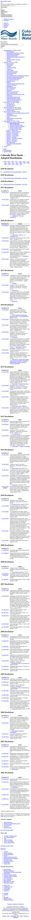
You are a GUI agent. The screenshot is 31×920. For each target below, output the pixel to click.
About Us (6, 23)
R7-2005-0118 (5, 679)
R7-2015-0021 (5, 285)
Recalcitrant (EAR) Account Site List (20, 663)
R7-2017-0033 (5, 205)
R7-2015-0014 (5, 292)
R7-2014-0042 (5, 325)
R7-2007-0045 (5, 590)
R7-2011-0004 (5, 486)
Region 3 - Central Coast (12, 133)
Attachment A (15, 290)
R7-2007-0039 (5, 615)
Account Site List (18, 388)
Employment (7, 873)
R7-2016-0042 (5, 225)
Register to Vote (8, 827)
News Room (7, 102)
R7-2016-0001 (5, 259)
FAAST (5, 855)
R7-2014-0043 (5, 332)
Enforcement (10, 74)
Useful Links (7, 863)
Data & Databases (8, 853)
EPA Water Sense (8, 822)
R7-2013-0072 (5, 407)
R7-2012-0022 (5, 424)
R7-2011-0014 (5, 475)
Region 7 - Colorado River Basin (14, 138)
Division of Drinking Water (16, 125)
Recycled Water (10, 89)
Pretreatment (10, 86)
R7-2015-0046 (5, 275)
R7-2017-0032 (5, 199)
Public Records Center (9, 881)
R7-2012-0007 (5, 421)
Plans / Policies (7, 880)
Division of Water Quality (16, 127)
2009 (20, 163)
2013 (5, 163)
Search (5, 146)
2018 (12, 161)
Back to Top (6, 885)
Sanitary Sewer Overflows (13, 91)
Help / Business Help (9, 842)
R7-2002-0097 (5, 804)
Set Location (4, 7)
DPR (18, 916)
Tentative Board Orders (12, 55)
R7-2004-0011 (5, 733)
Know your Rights (8, 841)
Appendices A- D (14, 236)
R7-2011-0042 (5, 454)
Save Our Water (8, 825)
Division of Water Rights (15, 129)
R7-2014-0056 (5, 350)
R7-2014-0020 (5, 309)
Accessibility (7, 889)
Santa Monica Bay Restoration (14, 143)
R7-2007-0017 (5, 612)
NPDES (9, 82)
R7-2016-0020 (5, 252)
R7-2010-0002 (5, 540)
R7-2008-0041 (5, 568)
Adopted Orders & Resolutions (14, 109)
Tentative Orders (11, 110)
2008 (24, 163)
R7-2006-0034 (5, 660)
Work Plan (25, 360)
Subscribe (6, 25)
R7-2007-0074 (5, 596)
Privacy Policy (7, 888)
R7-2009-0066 (5, 550)
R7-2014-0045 (5, 339)
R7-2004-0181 (5, 717)
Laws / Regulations (8, 878)
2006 (5, 164)
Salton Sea (9, 90)
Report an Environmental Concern (12, 823)
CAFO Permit (10, 70)
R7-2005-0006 (5, 700)
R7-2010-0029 (5, 500)
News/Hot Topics (11, 105)
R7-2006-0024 (5, 669)
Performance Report (8, 861)
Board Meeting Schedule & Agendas (15, 53)
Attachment (25, 256)
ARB (8, 916)
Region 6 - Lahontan (11, 137)
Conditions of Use (8, 886)
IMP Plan (24, 406)
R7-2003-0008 (5, 766)
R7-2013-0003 (5, 371)
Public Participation (11, 87)
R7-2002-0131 (5, 798)
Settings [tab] (5, 27)
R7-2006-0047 (5, 655)
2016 (20, 161)
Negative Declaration (15, 363)
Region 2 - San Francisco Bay (14, 131)
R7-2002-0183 (5, 789)
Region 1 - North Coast (12, 130)
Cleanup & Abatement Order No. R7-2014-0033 (19, 360)
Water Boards (7, 121)
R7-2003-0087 (5, 746)
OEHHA (26, 916)
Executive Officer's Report (10, 874)
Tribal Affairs (7, 862)
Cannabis (9, 66)
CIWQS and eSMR (11, 67)
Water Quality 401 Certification (14, 99)
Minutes (8, 58)
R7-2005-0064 (5, 690)
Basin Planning (10, 63)
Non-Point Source (11, 81)
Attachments (13, 217)
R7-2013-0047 (5, 385)
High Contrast (4, 11)
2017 (16, 161)
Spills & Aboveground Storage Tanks (15, 94)
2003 (17, 164)
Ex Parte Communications (10, 836)
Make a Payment (8, 840)
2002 (21, 164)
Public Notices (7, 111)
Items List (21, 215)
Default (2, 10)
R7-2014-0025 (5, 319)
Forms (8, 117)
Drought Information (11, 73)
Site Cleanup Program (12, 93)
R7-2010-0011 (5, 530)
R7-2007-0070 (5, 609)
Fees (5, 838)
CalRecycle (13, 916)
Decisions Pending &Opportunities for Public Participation (12, 871)
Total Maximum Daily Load (13, 97)
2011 (13, 163)
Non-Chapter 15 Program (13, 79)
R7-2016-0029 (5, 249)
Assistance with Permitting (13, 101)
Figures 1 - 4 (22, 234)
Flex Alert (6, 826)
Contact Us (6, 24)
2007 (28, 163)
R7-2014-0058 (5, 352)
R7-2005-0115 (5, 682)
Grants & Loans (7, 877)
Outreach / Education (12, 85)
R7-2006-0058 (5, 649)
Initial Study (15, 234)
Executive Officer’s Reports (13, 59)
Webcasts (9, 61)
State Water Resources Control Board (15, 122)
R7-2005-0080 (5, 685)
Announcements (10, 103)
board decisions (8, 150)
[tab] (1, 2)
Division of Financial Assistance (17, 126)
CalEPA (9, 145)
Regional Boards (24, 909)
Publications (9, 119)
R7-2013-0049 (5, 391)
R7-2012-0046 (5, 435)
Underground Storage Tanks (13, 98)
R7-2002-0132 (5, 794)
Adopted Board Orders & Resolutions (16, 57)
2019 (8, 161)
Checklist (21, 731)
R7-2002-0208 (5, 779)
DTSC (21, 916)
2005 (9, 164)
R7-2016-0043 (5, 237)
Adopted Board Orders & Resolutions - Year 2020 (15, 171)
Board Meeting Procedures (13, 54)
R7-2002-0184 (5, 782)
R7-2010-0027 (5, 511)
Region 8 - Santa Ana (12, 139)
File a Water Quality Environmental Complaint (18, 75)
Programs (6, 62)
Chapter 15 (9, 69)
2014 (28, 161)
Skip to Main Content (6, 1)
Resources (3, 848)
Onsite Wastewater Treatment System (15, 83)
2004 (13, 164)
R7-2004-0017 (5, 723)
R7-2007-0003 (5, 627)
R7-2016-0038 (5, 240)
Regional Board (8, 50)
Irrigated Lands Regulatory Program (15, 77)
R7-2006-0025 (5, 666)
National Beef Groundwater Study (18, 362)
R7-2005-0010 (5, 695)
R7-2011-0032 (5, 464)
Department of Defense (12, 71)
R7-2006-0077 (5, 636)
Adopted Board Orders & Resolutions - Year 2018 (15, 184)
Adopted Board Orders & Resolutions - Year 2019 (15, 178)
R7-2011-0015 (5, 470)
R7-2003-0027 (5, 760)
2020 (5, 161)
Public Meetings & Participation (14, 118)
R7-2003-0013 (5, 763)
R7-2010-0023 (5, 518)
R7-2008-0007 (5, 579)
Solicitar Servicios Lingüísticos (11, 858)
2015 (24, 161)
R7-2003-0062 (5, 753)
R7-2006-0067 (5, 646)
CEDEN (6, 851)
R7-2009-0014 (5, 553)
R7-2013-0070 (5, 396)
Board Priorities (7, 869)
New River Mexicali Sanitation (14, 78)
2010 (17, 163)
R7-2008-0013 (5, 573)
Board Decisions (8, 107)
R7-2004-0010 (5, 736)
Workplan (14, 283)
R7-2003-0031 (5, 756)
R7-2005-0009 (5, 698)
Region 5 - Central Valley (13, 135)
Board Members (10, 51)
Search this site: (4, 43)
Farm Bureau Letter (16, 406)
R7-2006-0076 (5, 641)
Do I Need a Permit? (9, 837)
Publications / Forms (8, 882)
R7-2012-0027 (5, 430)
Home (5, 149)
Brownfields (9, 65)
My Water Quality (11, 142)
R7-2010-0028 (5, 506)
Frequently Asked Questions (10, 876)
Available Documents (12, 115)
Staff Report (15, 215)
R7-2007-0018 (5, 624)
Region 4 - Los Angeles (12, 134)
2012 (9, 163)
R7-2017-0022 (5, 192)
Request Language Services (10, 857)
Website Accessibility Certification (15, 904)
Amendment (14, 708)
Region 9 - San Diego (12, 141)
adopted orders (7, 151)
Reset (2, 13)
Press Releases (10, 106)
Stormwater (9, 95)
